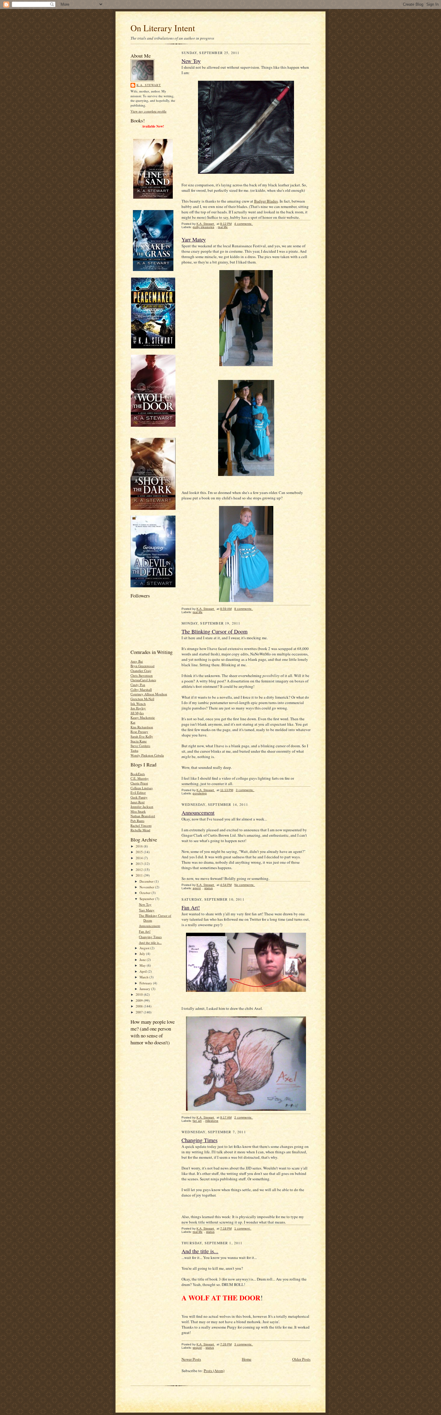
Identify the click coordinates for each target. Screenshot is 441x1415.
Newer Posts (191, 1359)
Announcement (149, 925)
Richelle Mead (140, 830)
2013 (140, 863)
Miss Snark (138, 811)
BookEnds (137, 774)
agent (197, 888)
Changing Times (150, 937)
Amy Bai (136, 661)
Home (246, 1359)
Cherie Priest (139, 783)
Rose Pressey (139, 731)
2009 (140, 1000)
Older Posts (301, 1359)
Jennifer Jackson (141, 806)
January (145, 988)
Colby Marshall (141, 689)
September (147, 898)
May (143, 965)
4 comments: (243, 223)
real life (223, 227)
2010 (140, 994)
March (144, 977)
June (143, 959)
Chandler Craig (141, 670)
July (143, 953)
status (208, 888)
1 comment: (242, 1228)
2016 (140, 846)
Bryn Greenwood (142, 666)
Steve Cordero (140, 745)
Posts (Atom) (214, 1370)
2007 (140, 1012)
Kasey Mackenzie (142, 717)
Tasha (134, 750)
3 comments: (245, 790)
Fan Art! (145, 931)
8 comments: (243, 608)
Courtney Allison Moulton (148, 694)
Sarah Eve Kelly (141, 736)
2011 (140, 875)
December (147, 881)
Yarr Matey (146, 910)
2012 (140, 869)
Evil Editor (138, 792)
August (145, 948)
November (147, 887)
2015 (140, 852)
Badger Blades (266, 201)
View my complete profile (148, 111)
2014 (140, 858)
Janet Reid (137, 802)
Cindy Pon (137, 684)
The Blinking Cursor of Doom (215, 631)
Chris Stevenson (141, 675)
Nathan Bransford (142, 816)
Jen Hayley (138, 708)
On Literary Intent (162, 28)
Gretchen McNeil (142, 699)
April (144, 971)
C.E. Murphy (139, 778)
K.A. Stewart (148, 85)
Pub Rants (137, 820)
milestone (211, 1120)
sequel (197, 1347)
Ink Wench (138, 703)
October (146, 892)
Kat (132, 722)
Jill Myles (137, 713)
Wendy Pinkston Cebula (147, 755)
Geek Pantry (139, 797)
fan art (197, 1120)
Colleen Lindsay (141, 788)
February (146, 983)
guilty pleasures (203, 227)
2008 (140, 1006)
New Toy (145, 904)
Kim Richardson (141, 727)
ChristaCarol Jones (143, 680)
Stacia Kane (138, 741)
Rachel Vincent (141, 825)
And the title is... (150, 942)
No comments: (244, 885)
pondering (200, 793)
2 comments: (243, 1117)
